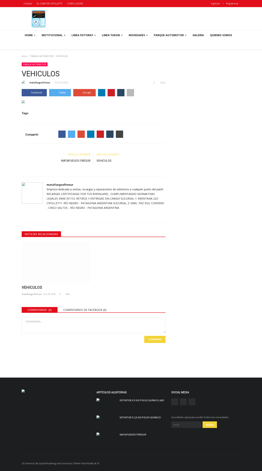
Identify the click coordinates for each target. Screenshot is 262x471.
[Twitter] (71, 134)
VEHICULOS (103, 160)
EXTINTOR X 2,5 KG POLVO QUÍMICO (140, 417)
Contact (28, 3)
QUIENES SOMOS (221, 35)
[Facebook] (62, 134)
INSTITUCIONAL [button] (52, 35)
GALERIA (198, 35)
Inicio (24, 56)
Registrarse (232, 3)
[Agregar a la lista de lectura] (130, 92)
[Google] (81, 134)
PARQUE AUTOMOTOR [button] (169, 35)
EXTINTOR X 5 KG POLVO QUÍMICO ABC (142, 400)
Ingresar (215, 3)
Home (29, 35)
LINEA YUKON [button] (111, 35)
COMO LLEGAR (75, 3)
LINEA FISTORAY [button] (83, 35)
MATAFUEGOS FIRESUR (76, 160)
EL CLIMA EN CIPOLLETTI (49, 3)
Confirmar (154, 339)
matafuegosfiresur (39, 82)
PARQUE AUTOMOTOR (42, 56)
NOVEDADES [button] (137, 35)
